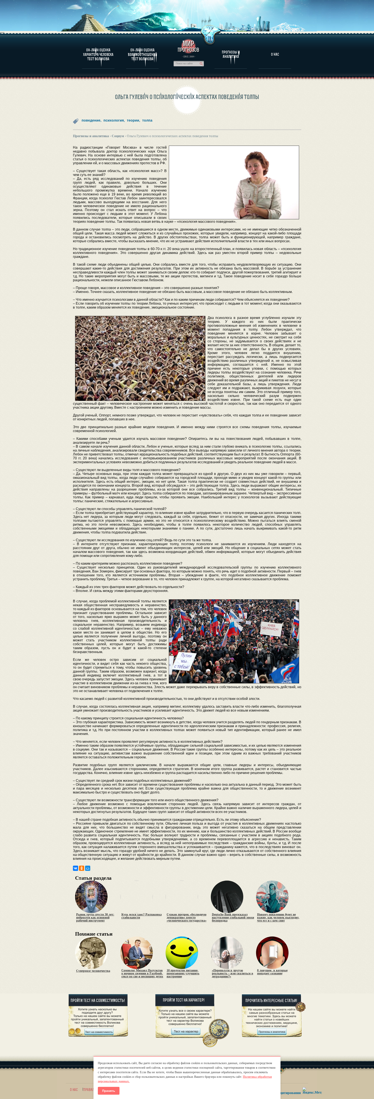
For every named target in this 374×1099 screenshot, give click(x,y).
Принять (108, 1090)
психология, (114, 120)
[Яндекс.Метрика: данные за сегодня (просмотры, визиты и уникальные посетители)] (312, 1090)
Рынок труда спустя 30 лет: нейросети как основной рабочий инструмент (95, 917)
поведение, (91, 120)
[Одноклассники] (81, 868)
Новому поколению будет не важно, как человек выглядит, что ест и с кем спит (278, 917)
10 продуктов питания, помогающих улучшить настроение (183, 973)
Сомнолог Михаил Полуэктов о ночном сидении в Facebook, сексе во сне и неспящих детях (142, 973)
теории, (133, 120)
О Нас (275, 54)
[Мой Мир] (87, 868)
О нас (74, 1090)
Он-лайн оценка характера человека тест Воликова (98, 54)
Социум (118, 136)
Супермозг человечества (93, 970)
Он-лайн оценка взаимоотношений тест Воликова (142, 54)
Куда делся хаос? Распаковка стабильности (141, 916)
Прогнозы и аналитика (231, 54)
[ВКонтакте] (75, 868)
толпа (147, 120)
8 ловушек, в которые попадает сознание (272, 972)
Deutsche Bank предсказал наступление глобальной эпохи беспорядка (233, 917)
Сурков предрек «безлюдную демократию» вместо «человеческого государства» (186, 917)
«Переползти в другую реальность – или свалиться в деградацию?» (232, 973)
